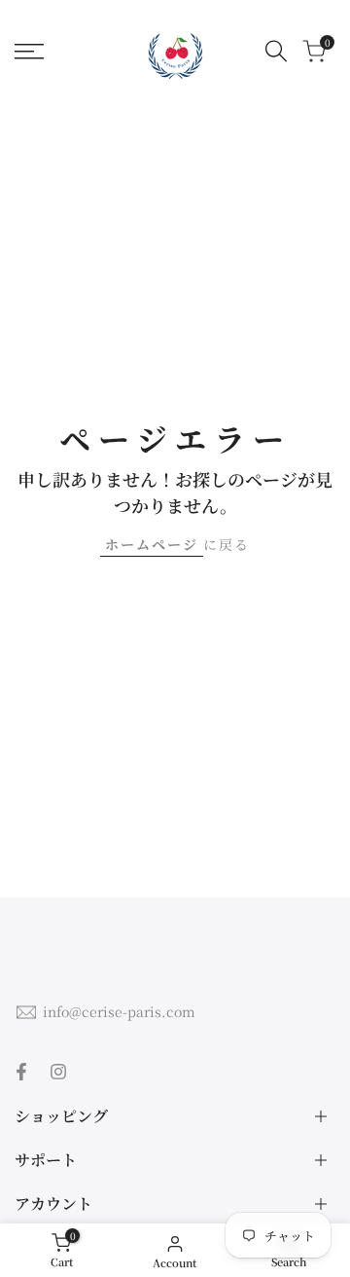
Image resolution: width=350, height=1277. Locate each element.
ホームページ (151, 544)
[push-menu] (29, 51)
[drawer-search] (276, 51)
